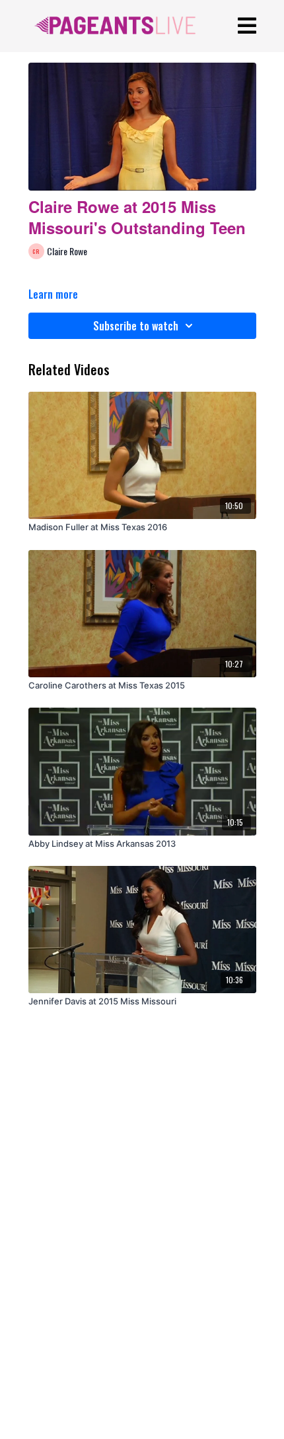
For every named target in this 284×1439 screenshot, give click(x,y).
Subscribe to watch (135, 326)
